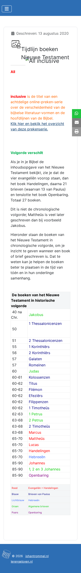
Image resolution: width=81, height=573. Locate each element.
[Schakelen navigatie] (7, 8)
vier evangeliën (23, 178)
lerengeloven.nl (22, 561)
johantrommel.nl (37, 556)
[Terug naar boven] (73, 564)
